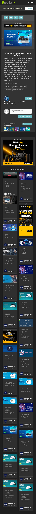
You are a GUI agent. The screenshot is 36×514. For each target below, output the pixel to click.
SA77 (9, 193)
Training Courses (29, 199)
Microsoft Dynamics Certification (15, 87)
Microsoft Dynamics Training (14, 90)
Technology (11, 194)
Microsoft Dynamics (11, 83)
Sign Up (29, 8)
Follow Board (27, 124)
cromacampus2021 (29, 198)
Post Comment (25, 116)
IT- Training (10, 125)
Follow (28, 99)
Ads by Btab (18, 23)
